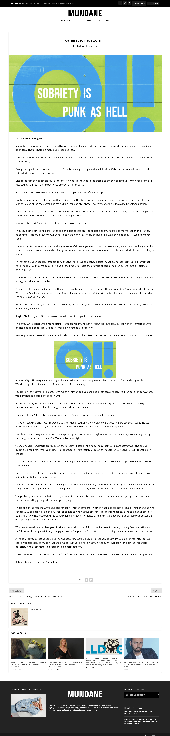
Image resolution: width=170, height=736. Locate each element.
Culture (78, 20)
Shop (106, 20)
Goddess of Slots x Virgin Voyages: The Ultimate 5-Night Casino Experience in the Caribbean (65, 664)
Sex (98, 20)
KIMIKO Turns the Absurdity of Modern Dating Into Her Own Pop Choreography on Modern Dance (140, 721)
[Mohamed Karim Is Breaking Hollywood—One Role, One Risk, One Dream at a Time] (141, 648)
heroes (33, 289)
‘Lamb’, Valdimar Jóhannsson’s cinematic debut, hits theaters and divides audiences (28, 664)
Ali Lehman (91, 46)
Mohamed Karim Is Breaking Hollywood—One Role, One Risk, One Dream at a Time (141, 664)
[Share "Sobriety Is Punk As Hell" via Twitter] (91, 580)
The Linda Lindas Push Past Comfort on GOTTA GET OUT (140, 712)
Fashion (65, 20)
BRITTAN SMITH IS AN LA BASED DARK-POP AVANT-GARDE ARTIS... (51, 3)
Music (89, 20)
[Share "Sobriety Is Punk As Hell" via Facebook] (86, 580)
